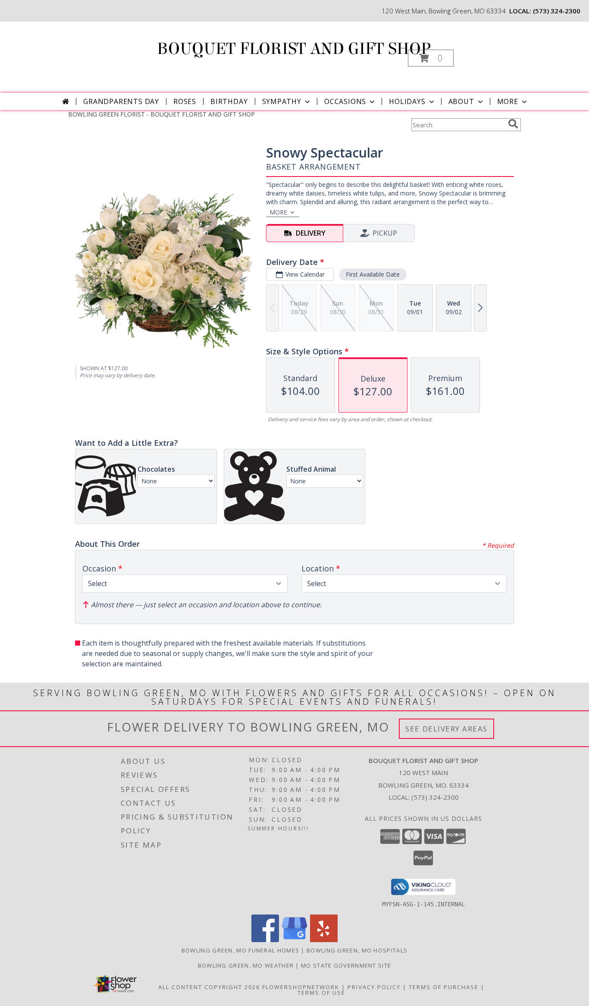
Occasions (345, 101)
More (507, 101)
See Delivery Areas (446, 729)
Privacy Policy (374, 987)
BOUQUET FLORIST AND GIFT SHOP (294, 49)
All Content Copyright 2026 (209, 987)
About (461, 101)
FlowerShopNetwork (300, 987)
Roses (184, 101)
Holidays (407, 101)
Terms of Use (321, 993)
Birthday (229, 101)
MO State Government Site (346, 965)
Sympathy (281, 101)
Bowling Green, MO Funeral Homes (240, 950)
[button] (431, 58)
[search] (513, 124)
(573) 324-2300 (556, 10)
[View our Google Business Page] (294, 940)
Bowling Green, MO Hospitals (357, 950)
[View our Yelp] (324, 940)
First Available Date (373, 274)
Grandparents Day (121, 101)
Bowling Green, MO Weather (246, 965)
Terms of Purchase (444, 987)
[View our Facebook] (265, 940)
